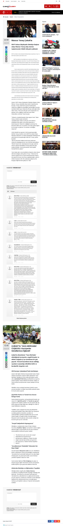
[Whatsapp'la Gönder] (6, 54)
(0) (19, 216)
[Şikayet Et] (34, 216)
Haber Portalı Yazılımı (9, 525)
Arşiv (19, 1)
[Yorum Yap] (6, 61)
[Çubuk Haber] (9, 6)
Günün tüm (56, 12)
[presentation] (7, 12)
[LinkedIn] (6, 52)
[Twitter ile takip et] (52, 521)
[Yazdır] (6, 59)
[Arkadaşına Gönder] (6, 56)
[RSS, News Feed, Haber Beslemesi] (58, 521)
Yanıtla (16, 216)
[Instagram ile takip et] (55, 521)
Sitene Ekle (23, 1)
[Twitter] (6, 50)
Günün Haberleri (13, 1)
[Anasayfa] (3, 1)
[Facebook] (6, 47)
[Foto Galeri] (59, 1)
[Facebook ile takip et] (49, 521)
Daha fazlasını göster (22, 318)
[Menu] (46, 6)
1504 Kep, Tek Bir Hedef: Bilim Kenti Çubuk (28, 12)
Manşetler (7, 1)
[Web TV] (56, 1)
